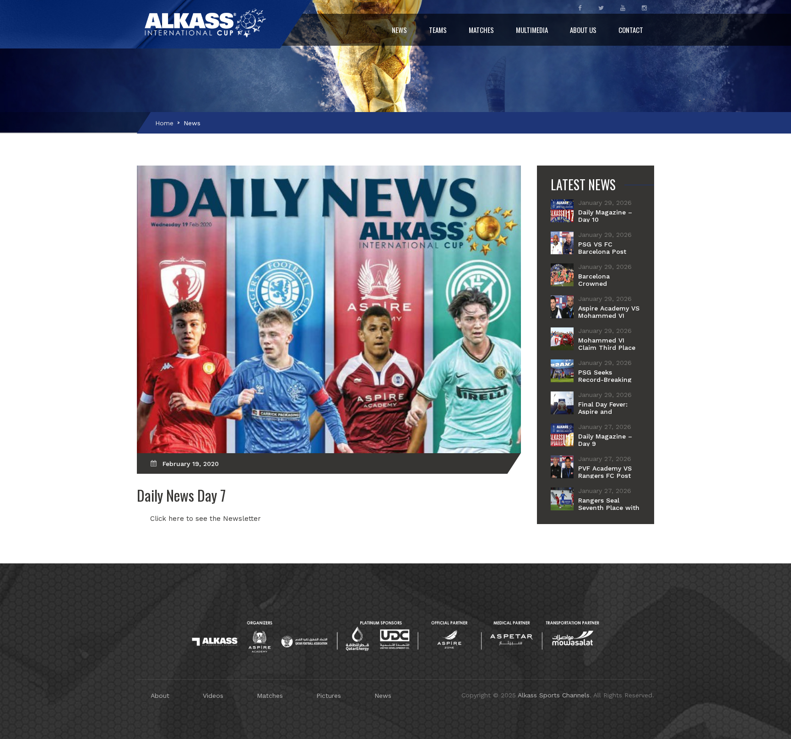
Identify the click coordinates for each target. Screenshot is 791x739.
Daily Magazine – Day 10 (605, 216)
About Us (583, 30)
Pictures (328, 695)
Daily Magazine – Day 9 (605, 440)
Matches (481, 30)
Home (164, 123)
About (160, 695)
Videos (213, 695)
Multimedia (532, 30)
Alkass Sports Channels (554, 695)
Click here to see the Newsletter (205, 518)
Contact (630, 30)
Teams (438, 30)
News (399, 30)
